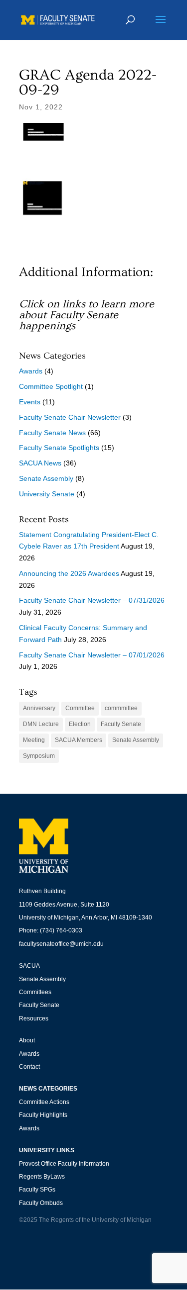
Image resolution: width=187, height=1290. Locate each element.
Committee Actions (44, 1102)
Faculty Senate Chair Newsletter (70, 417)
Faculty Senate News (52, 433)
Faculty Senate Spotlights (59, 448)
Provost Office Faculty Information (64, 1163)
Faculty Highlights (43, 1114)
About (27, 1040)
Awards (30, 371)
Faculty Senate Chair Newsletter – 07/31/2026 (92, 600)
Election (80, 724)
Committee (80, 708)
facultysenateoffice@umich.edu (61, 943)
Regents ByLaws (42, 1176)
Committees (35, 992)
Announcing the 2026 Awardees (69, 573)
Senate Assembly (46, 478)
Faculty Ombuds (41, 1202)
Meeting (34, 740)
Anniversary (39, 708)
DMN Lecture (41, 724)
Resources (33, 1018)
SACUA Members (78, 740)
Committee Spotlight (51, 386)
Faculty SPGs (37, 1189)
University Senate (46, 494)
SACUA (29, 965)
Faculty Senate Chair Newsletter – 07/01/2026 (92, 655)
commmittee (121, 708)
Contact (29, 1066)
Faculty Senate (121, 724)
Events (29, 402)
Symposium (39, 755)
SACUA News (40, 463)
